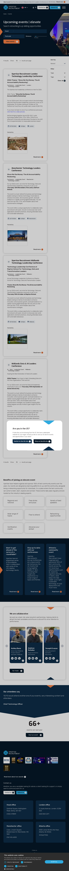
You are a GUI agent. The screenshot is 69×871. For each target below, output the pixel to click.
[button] (23, 869)
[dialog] (34, 862)
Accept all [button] (54, 861)
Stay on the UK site (41, 441)
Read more (38, 859)
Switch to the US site (21, 441)
